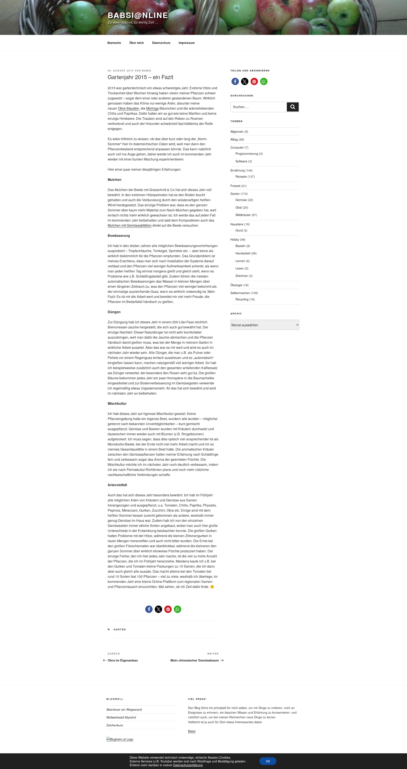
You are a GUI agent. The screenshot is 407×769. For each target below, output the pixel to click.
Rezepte (241, 176)
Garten (120, 629)
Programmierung (247, 153)
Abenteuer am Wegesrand (124, 709)
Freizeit (235, 186)
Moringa (152, 108)
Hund (239, 230)
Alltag (234, 139)
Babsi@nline (138, 14)
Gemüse (241, 200)
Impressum (187, 42)
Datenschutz (161, 42)
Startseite (114, 42)
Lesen (240, 268)
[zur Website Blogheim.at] (119, 739)
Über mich (136, 42)
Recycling (242, 299)
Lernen (240, 261)
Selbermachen (240, 293)
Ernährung (237, 170)
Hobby (234, 239)
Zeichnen (242, 276)
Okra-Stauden (128, 108)
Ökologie (236, 285)
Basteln (240, 246)
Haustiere (236, 224)
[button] (149, 609)
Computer (237, 147)
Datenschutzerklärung (188, 765)
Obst (239, 207)
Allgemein (237, 131)
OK (268, 761)
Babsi (146, 70)
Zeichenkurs (114, 725)
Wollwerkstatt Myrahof (121, 717)
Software (241, 161)
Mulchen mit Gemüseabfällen (130, 225)
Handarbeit (243, 253)
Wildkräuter (243, 215)
